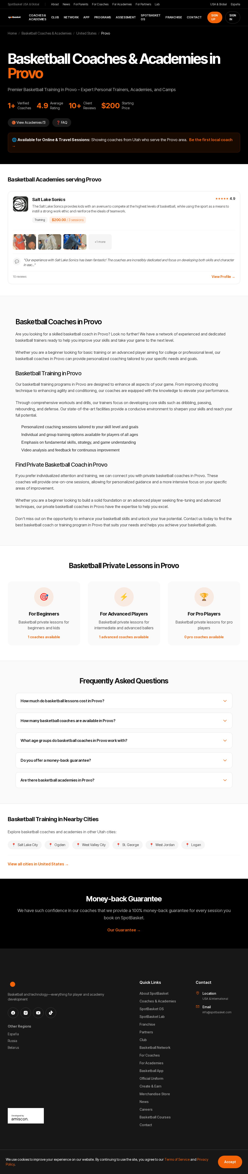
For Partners (143, 4)
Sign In (232, 17)
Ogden (56, 845)
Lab (157, 4)
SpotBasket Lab (152, 1017)
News (66, 4)
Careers (146, 1109)
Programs (102, 17)
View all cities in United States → (38, 864)
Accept (230, 1162)
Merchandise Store (155, 1094)
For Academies (122, 4)
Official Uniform (151, 1078)
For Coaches (100, 4)
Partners (146, 1032)
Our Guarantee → (124, 930)
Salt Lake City (25, 845)
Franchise (173, 17)
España (235, 4)
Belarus (13, 1047)
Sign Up (214, 17)
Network (71, 17)
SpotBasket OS (151, 17)
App (86, 17)
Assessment (126, 17)
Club (55, 17)
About (55, 4)
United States (86, 33)
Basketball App (151, 1071)
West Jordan (162, 845)
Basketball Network (155, 1047)
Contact (194, 17)
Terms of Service (177, 1159)
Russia (12, 1041)
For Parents (81, 4)
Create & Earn (150, 1086)
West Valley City (91, 845)
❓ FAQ (61, 122)
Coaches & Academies (37, 17)
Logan (193, 845)
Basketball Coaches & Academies (46, 33)
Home (12, 33)
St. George (127, 845)
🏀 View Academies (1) (29, 122)
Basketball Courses (155, 1117)
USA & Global (218, 4)
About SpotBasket (154, 993)
